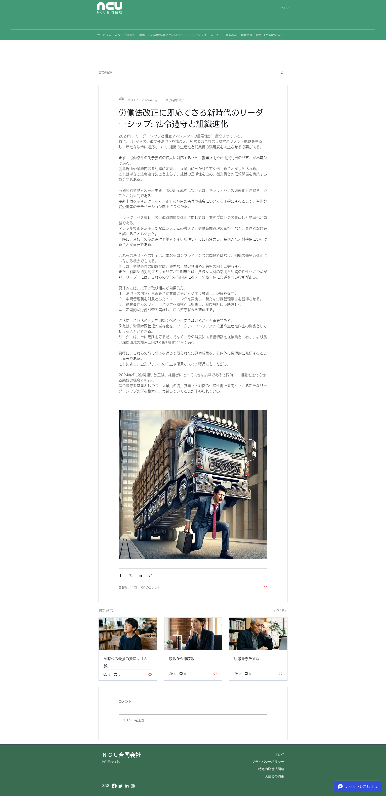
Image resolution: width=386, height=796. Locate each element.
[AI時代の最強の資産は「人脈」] (128, 634)
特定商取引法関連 (271, 769)
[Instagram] (132, 786)
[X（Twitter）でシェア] (130, 575)
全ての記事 (106, 72)
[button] (282, 72)
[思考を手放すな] (258, 634)
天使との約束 (274, 776)
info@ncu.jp (111, 761)
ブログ (279, 754)
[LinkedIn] (126, 786)
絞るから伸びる (181, 659)
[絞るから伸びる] (193, 634)
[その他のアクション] (265, 100)
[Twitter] (120, 786)
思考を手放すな (246, 659)
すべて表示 (280, 610)
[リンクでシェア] (150, 575)
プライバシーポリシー (268, 761)
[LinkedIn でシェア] (140, 575)
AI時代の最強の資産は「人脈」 (125, 662)
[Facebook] (114, 786)
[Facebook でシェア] (120, 575)
